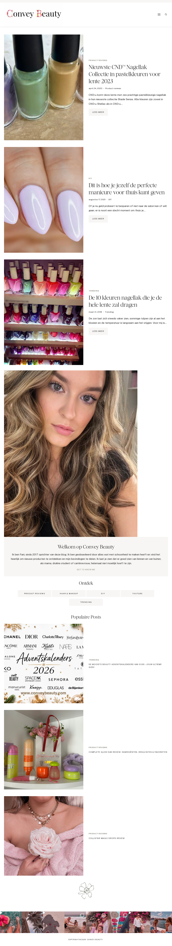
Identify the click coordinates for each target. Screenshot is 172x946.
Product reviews (98, 60)
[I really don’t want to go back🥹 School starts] (11, 922)
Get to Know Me (86, 570)
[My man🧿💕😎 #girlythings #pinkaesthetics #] (139, 922)
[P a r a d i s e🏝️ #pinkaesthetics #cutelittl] (161, 922)
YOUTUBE (137, 593)
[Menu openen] (159, 14)
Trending (94, 291)
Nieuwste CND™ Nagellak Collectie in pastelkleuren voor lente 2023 (125, 74)
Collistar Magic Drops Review (107, 838)
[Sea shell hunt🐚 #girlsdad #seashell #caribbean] (75, 922)
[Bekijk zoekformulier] (166, 14)
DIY (90, 178)
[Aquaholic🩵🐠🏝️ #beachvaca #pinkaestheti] (53, 922)
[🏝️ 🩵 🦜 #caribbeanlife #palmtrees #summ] (32, 922)
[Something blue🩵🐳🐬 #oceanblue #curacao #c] (118, 922)
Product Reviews (34, 593)
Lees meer (100, 113)
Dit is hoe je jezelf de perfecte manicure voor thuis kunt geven (127, 189)
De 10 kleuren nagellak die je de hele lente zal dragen (125, 301)
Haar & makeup (69, 593)
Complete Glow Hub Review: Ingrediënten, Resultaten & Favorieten (128, 752)
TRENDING (86, 602)
